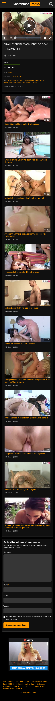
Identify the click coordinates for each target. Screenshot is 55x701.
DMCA (16, 686)
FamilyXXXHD (8, 684)
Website (6, 606)
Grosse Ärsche (16, 76)
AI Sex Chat (29, 684)
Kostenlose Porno (29, 693)
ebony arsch (39, 80)
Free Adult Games (22, 682)
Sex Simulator (8, 682)
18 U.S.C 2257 (27, 686)
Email (6, 595)
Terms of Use (39, 686)
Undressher (41, 684)
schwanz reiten (31, 83)
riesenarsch (21, 83)
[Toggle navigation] (4, 4)
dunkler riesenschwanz (25, 80)
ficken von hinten (9, 83)
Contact (19, 689)
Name (6, 585)
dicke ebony (12, 80)
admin (10, 72)
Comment (7, 552)
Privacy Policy (8, 689)
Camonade (7, 686)
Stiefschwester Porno (39, 682)
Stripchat (19, 684)
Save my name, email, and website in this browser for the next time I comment (28, 618)
